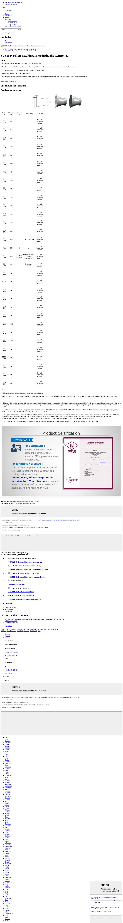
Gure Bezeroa (12, 24)
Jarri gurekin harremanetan (13, 26)
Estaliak (26, 631)
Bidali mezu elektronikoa (8, 81)
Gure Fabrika (12, 21)
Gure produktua (13, 22)
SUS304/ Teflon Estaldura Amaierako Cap (22, 503)
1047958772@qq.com (11, 655)
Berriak (7, 17)
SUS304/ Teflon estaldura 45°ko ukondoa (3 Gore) (23, 501)
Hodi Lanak (33, 631)
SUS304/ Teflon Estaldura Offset (21, 592)
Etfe (39, 631)
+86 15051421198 (10, 673)
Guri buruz (8, 19)
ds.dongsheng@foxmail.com (13, 2)
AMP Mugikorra (53, 629)
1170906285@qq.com (11, 622)
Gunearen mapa (41, 629)
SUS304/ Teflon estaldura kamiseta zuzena (25, 562)
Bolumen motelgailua (16, 584)
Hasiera (7, 14)
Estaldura (3, 631)
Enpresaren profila (10, 607)
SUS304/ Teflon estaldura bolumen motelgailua (27, 577)
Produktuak (8, 15)
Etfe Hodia (20, 631)
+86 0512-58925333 (11, 4)
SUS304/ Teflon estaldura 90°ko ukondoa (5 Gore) (28, 569)
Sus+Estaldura (11, 631)
